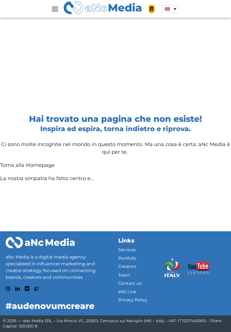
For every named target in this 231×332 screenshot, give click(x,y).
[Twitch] (36, 289)
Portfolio (127, 258)
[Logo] (40, 242)
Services (127, 249)
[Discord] (27, 288)
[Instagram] (8, 288)
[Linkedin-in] (17, 288)
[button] (170, 9)
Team (124, 274)
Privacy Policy (132, 299)
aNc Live (127, 291)
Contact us (130, 283)
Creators (127, 266)
